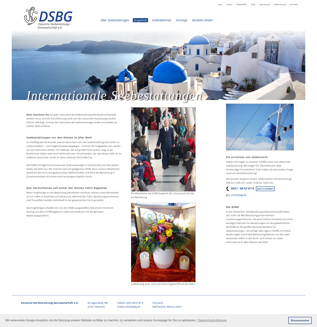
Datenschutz (280, 4)
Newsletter (241, 4)
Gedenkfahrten (161, 20)
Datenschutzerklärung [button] (212, 320)
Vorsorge (181, 20)
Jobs (220, 4)
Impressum (265, 4)
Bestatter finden (203, 20)
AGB (253, 4)
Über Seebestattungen (115, 20)
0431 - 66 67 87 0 (242, 188)
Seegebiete (140, 20)
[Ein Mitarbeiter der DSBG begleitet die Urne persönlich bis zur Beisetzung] (163, 149)
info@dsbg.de (238, 195)
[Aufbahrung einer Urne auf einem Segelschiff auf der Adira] (163, 242)
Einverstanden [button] (300, 320)
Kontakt (293, 4)
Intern (229, 4)
